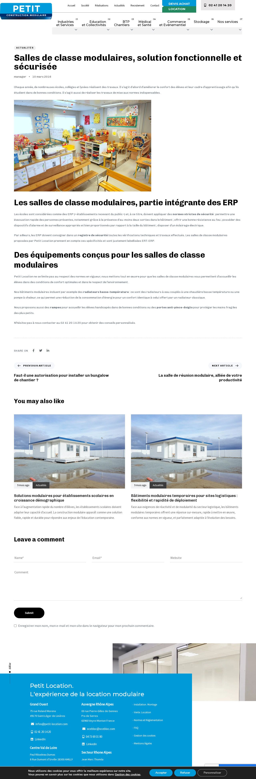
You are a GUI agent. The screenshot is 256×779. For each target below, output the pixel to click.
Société (85, 5)
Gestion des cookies (127, 774)
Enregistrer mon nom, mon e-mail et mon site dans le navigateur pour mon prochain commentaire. (86, 626)
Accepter (161, 773)
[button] (65, 30)
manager (20, 76)
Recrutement (137, 5)
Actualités (119, 5)
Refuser (185, 773)
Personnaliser (212, 773)
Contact (154, 5)
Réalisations (101, 5)
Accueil (71, 5)
